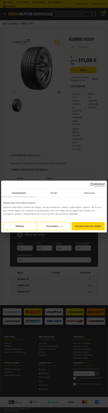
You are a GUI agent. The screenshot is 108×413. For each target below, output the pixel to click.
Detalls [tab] (54, 193)
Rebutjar (20, 226)
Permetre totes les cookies (88, 226)
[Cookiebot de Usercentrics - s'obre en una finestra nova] (92, 185)
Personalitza (52, 226)
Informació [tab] (89, 193)
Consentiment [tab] (19, 193)
